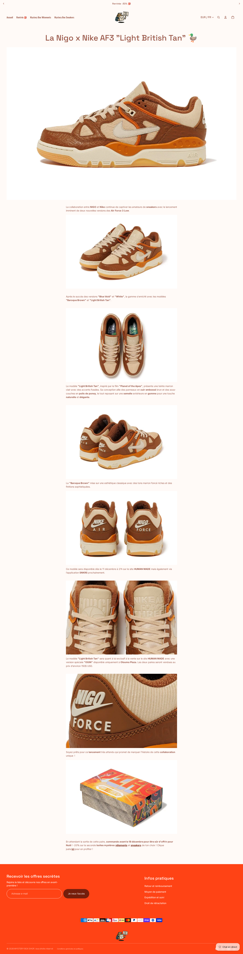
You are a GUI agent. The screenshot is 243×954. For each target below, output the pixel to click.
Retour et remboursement (158, 886)
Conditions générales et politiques (70, 949)
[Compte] (225, 17)
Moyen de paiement (155, 891)
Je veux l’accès (76, 893)
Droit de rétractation (155, 903)
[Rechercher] (218, 17)
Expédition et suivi (154, 897)
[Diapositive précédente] (3, 3)
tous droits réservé (44, 948)
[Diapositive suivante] (239, 3)
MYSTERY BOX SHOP (24, 948)
